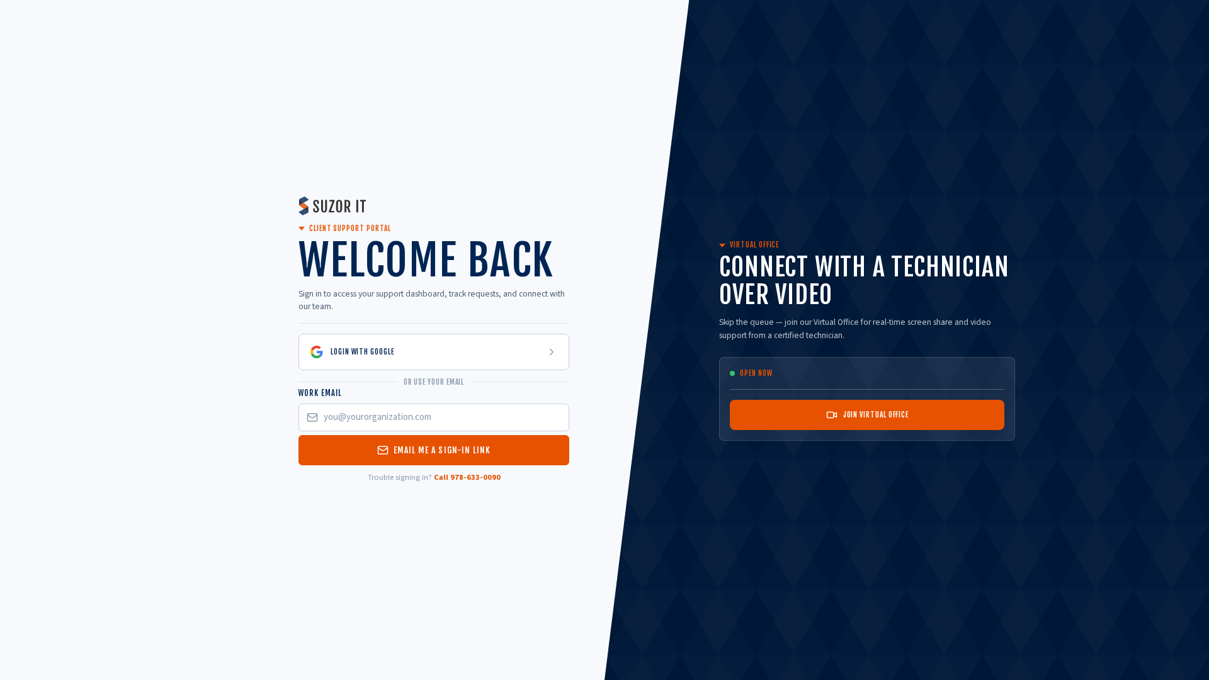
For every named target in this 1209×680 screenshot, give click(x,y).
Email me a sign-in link (442, 450)
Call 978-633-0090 (467, 477)
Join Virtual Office (876, 414)
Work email (320, 393)
